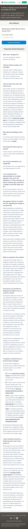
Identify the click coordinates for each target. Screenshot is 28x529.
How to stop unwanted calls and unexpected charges (14, 419)
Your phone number (7, 34)
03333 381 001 (9, 404)
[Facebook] (14, 518)
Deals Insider (9, 2)
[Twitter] (11, 518)
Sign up (24, 2)
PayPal (14, 141)
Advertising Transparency (11, 515)
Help (3, 515)
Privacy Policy (22, 515)
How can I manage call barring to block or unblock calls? (14, 391)
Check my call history (14, 42)
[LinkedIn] (17, 518)
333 (20, 397)
